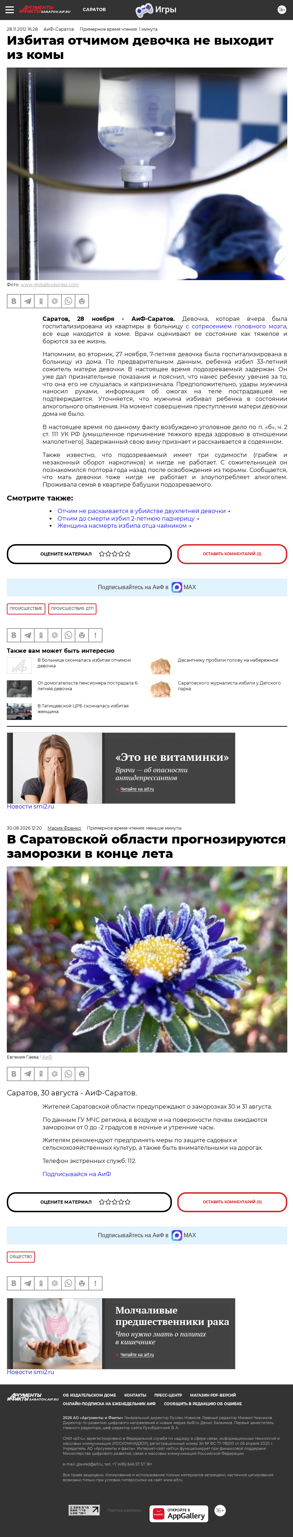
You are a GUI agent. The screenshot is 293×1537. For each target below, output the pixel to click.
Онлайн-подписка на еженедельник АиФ (109, 1404)
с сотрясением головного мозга (236, 326)
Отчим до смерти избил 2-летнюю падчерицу (126, 518)
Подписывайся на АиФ (77, 1174)
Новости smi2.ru (30, 806)
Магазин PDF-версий (213, 1395)
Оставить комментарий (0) (232, 1202)
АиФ (47, 1057)
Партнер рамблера (124, 1510)
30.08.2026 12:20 (24, 828)
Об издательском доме (89, 1395)
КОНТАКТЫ (135, 1395)
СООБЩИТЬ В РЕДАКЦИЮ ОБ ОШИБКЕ (203, 1404)
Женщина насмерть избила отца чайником (122, 525)
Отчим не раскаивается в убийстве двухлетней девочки (142, 511)
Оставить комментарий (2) (232, 554)
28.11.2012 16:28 (22, 29)
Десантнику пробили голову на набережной (228, 660)
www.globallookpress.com (50, 284)
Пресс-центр (168, 1395)
